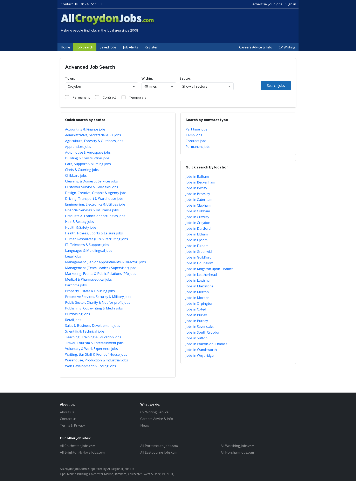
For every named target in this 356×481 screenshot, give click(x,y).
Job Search (85, 47)
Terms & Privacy (72, 425)
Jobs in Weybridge (200, 355)
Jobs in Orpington (199, 303)
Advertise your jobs (267, 4)
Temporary (137, 97)
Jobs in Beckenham (200, 182)
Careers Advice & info (156, 418)
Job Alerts (130, 47)
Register (151, 47)
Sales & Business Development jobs (92, 325)
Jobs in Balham (197, 176)
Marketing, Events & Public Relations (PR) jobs (100, 273)
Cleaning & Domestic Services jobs (91, 181)
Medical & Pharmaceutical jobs (88, 279)
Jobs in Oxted (196, 309)
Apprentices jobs (78, 146)
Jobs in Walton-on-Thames (206, 344)
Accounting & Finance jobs (85, 129)
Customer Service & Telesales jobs (91, 187)
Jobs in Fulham (197, 245)
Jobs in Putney (197, 321)
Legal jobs (73, 256)
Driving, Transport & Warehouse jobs (94, 198)
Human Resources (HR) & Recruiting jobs (96, 239)
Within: (147, 78)
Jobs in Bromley (198, 194)
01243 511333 (91, 4)
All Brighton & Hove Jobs (82, 452)
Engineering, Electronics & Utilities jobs (95, 204)
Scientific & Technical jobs (84, 331)
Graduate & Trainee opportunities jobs (95, 216)
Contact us (68, 418)
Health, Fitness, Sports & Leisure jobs (94, 233)
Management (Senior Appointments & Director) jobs (105, 262)
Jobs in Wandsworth (201, 349)
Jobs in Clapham (198, 205)
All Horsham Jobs (237, 452)
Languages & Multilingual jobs (88, 250)
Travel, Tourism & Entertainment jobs (94, 343)
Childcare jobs (76, 175)
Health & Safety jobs (80, 227)
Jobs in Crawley (197, 217)
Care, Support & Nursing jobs (88, 164)
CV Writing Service (154, 412)
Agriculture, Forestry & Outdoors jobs (94, 141)
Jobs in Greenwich (199, 251)
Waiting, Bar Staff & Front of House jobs (96, 354)
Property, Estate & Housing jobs (90, 291)
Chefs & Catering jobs (82, 169)
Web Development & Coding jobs (90, 366)
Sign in (291, 4)
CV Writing (287, 47)
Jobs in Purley (196, 315)
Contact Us (69, 4)
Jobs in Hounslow (199, 263)
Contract (109, 97)
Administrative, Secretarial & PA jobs (93, 135)
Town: (70, 78)
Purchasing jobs (77, 314)
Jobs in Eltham (197, 234)
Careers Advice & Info (255, 47)
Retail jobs (73, 320)
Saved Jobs (108, 47)
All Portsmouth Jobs (159, 445)
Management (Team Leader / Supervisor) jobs (100, 268)
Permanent (81, 97)
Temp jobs (194, 135)
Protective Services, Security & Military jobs (98, 296)
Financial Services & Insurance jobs (92, 210)
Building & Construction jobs (87, 158)
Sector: (185, 78)
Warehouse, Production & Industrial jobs (96, 360)
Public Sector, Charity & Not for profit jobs (97, 302)
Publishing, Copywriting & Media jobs (94, 308)
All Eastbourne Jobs (158, 452)
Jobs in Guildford (198, 257)
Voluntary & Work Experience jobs (91, 348)
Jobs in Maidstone (199, 286)
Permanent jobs (198, 146)
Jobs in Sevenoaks (200, 326)
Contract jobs (196, 141)
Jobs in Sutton (196, 338)
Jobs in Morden (197, 297)
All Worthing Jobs (237, 445)
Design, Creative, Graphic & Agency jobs (95, 193)
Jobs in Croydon (198, 222)
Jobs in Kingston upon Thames (209, 269)
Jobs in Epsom (196, 240)
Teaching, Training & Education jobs (93, 337)
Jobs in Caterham (199, 199)
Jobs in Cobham (198, 211)
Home (65, 47)
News (144, 425)
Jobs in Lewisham (199, 280)
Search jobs (276, 85)
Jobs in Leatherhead (201, 274)
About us (67, 412)
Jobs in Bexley (196, 188)
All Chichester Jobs (77, 445)
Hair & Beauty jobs (79, 221)
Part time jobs (76, 285)
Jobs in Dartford (198, 228)
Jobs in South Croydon (203, 332)
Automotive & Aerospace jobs (88, 152)
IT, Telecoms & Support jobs (87, 244)
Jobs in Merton (197, 292)
